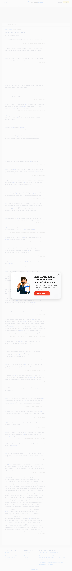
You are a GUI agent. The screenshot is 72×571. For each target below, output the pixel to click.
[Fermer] (58, 275)
